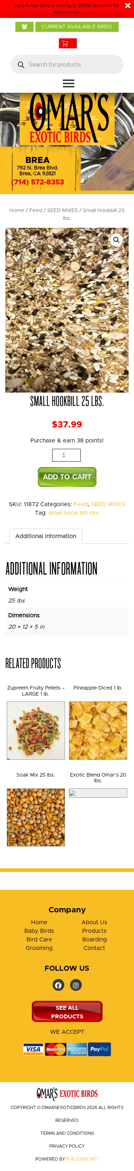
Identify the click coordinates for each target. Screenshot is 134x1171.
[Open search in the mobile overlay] (67, 64)
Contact (94, 948)
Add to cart (67, 477)
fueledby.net (82, 1159)
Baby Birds (39, 931)
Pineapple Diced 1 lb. (98, 688)
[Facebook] (58, 985)
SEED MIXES (62, 210)
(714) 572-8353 (37, 182)
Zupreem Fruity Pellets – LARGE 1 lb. (36, 691)
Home (16, 210)
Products (94, 931)
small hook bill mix (74, 513)
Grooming (39, 948)
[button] (116, 240)
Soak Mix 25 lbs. (35, 775)
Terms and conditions (67, 1133)
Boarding (94, 939)
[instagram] (76, 985)
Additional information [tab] (45, 536)
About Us (94, 922)
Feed (35, 210)
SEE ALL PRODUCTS (67, 1012)
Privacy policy (67, 1146)
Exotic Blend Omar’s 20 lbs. (98, 778)
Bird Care (39, 939)
